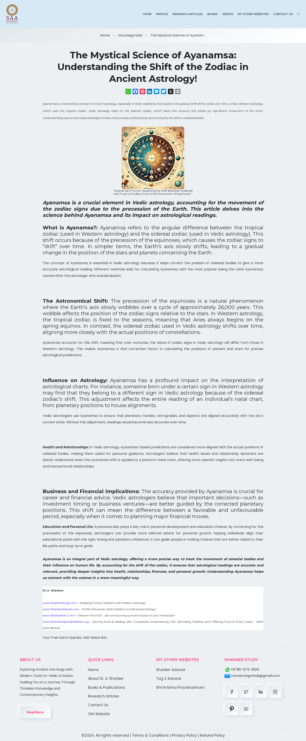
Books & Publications (106, 687)
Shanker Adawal (170, 669)
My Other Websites (253, 14)
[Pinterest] (231, 709)
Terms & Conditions (150, 735)
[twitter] (246, 691)
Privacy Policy (184, 735)
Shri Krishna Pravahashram (180, 687)
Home (147, 14)
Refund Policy (212, 735)
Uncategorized (130, 35)
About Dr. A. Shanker (105, 678)
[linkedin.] (261, 691)
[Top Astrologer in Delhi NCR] (12, 14)
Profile (162, 14)
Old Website (99, 713)
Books (212, 14)
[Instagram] (275, 691)
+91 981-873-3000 (244, 669)
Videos (227, 14)
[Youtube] (246, 709)
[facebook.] (231, 691)
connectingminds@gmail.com (255, 675)
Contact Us (283, 14)
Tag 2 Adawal (168, 678)
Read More (35, 712)
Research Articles (188, 14)
